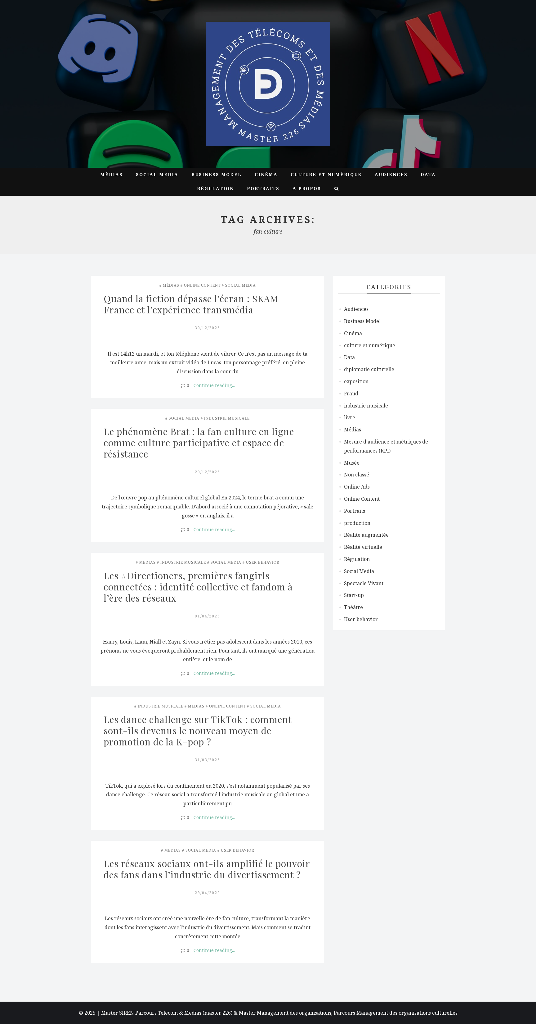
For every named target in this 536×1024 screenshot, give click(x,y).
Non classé (356, 474)
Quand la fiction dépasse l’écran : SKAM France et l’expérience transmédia (192, 304)
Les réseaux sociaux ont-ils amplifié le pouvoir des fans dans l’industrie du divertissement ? (208, 869)
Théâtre (353, 607)
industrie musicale (227, 418)
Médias (111, 174)
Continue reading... (214, 385)
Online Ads (357, 486)
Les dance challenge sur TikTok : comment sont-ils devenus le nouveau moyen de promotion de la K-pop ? (199, 730)
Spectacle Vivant (363, 583)
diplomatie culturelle (369, 369)
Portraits (263, 188)
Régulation (215, 188)
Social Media (157, 174)
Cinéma (266, 174)
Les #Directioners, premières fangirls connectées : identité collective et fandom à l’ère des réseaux (199, 586)
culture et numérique (326, 174)
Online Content (202, 285)
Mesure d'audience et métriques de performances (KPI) (386, 446)
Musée (352, 462)
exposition (356, 381)
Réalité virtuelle (363, 547)
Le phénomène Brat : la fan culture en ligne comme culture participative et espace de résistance (200, 442)
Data (428, 174)
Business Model (216, 174)
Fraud (351, 393)
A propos (307, 188)
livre (349, 417)
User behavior (262, 562)
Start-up (354, 595)
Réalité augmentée (366, 534)
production (357, 523)
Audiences (391, 174)
